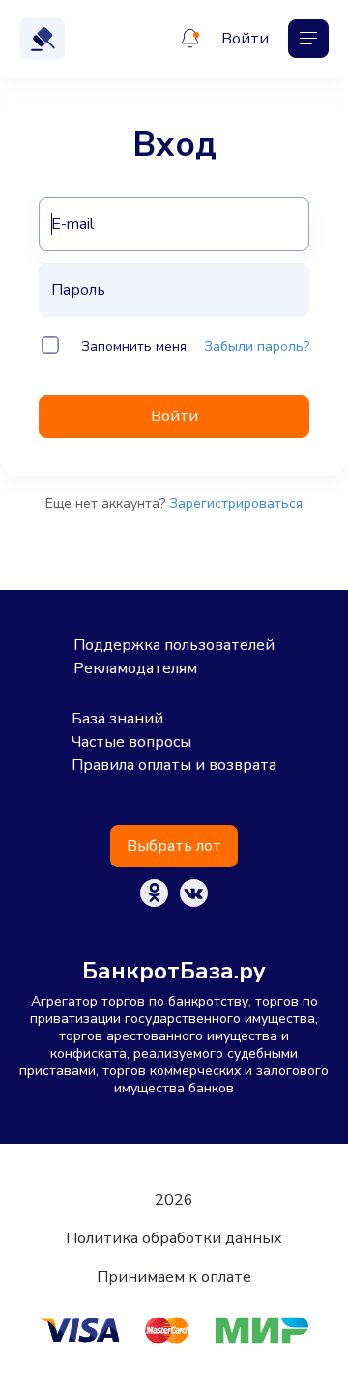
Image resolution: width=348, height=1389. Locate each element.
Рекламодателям (135, 668)
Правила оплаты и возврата (174, 765)
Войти (245, 38)
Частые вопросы (131, 741)
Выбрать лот (174, 846)
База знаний (117, 718)
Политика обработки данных (174, 1238)
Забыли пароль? (256, 346)
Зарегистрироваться (236, 504)
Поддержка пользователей (174, 645)
